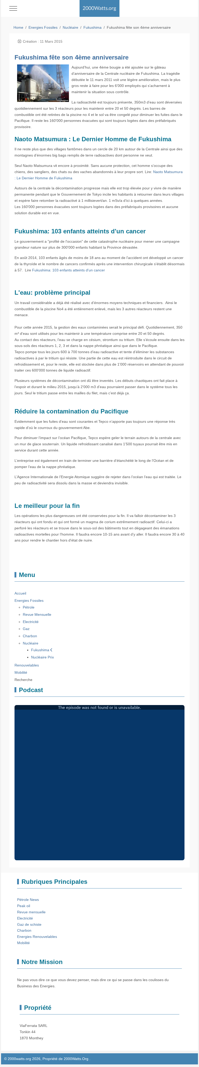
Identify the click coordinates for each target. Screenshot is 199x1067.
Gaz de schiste (29, 924)
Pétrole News (28, 900)
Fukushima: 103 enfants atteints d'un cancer (68, 270)
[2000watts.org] (100, 8)
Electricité (25, 918)
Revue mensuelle (31, 912)
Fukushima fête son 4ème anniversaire (72, 57)
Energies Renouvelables (37, 937)
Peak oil (23, 906)
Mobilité (23, 943)
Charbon (24, 930)
